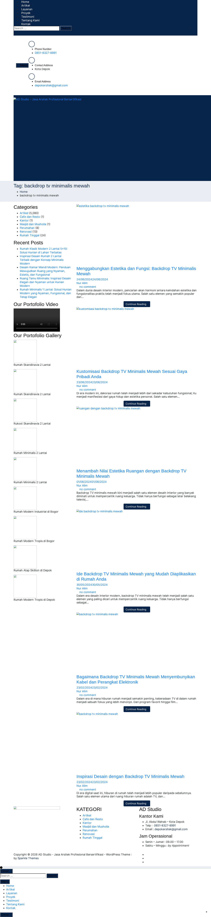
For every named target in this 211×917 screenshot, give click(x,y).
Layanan (11, 893)
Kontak (26, 24)
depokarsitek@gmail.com (51, 85)
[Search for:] (36, 28)
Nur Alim (82, 283)
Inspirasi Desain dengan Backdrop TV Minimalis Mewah (130, 776)
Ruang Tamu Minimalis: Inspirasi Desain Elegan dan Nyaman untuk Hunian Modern (45, 282)
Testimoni (12, 900)
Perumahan (27, 227)
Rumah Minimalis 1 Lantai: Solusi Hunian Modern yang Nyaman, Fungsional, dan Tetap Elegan (46, 293)
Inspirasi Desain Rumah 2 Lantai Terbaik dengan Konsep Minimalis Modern (41, 260)
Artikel (24, 213)
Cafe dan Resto (30, 216)
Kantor (24, 220)
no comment (87, 286)
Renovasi (26, 231)
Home (10, 885)
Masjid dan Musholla (33, 224)
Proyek (10, 896)
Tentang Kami (15, 904)
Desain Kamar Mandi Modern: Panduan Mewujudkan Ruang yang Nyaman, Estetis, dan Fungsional (45, 271)
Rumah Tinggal (29, 235)
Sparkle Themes (28, 858)
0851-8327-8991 (46, 52)
